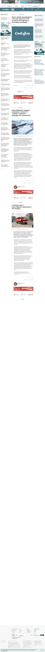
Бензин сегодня (16, 6)
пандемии (15, 81)
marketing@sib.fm (14, 638)
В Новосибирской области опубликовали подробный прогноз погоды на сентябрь (5, 134)
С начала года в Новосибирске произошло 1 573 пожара (5, 43)
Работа (35, 630)
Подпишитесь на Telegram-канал (23, 136)
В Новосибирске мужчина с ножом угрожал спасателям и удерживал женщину (5, 100)
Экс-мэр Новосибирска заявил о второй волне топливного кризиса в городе (5, 165)
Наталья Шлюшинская (21, 186)
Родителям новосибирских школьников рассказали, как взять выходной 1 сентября (5, 104)
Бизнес (20, 630)
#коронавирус (16, 85)
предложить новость (4, 15)
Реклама (13, 634)
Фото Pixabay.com (14, 41)
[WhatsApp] (19, 118)
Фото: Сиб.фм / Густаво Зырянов (16, 228)
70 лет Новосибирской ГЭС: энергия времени (37, 6)
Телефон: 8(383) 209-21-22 (14, 635)
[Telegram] (22, 117)
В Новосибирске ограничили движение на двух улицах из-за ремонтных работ (5, 114)
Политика (28, 630)
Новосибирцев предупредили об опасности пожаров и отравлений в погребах (5, 80)
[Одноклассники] (18, 118)
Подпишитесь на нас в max (29, 279)
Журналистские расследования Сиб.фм (26, 6)
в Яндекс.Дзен (2, 642)
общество (21, 14)
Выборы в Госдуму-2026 (9, 6)
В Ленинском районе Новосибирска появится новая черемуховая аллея (5, 18)
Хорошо (42, 650)
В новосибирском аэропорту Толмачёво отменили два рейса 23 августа (5, 109)
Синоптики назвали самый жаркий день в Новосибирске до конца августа (5, 161)
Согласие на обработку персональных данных (27, 647)
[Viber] (20, 118)
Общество (14, 630)
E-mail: (21, 635)
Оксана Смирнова (20, 91)
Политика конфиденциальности (27, 646)
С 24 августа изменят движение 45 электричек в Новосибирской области (5, 123)
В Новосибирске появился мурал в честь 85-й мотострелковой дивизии (5, 119)
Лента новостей (4, 14)
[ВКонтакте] (17, 118)
